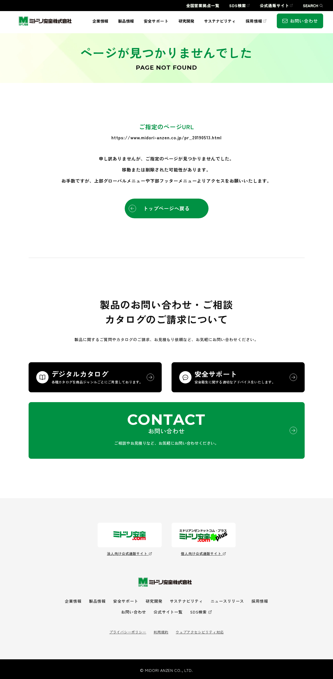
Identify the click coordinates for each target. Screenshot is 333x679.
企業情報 (73, 601)
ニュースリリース (227, 601)
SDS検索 (198, 612)
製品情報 (97, 601)
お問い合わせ (133, 612)
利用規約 (161, 632)
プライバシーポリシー (127, 632)
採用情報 (259, 601)
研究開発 (154, 601)
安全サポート (125, 601)
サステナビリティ (186, 601)
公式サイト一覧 (168, 612)
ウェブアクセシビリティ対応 (200, 632)
